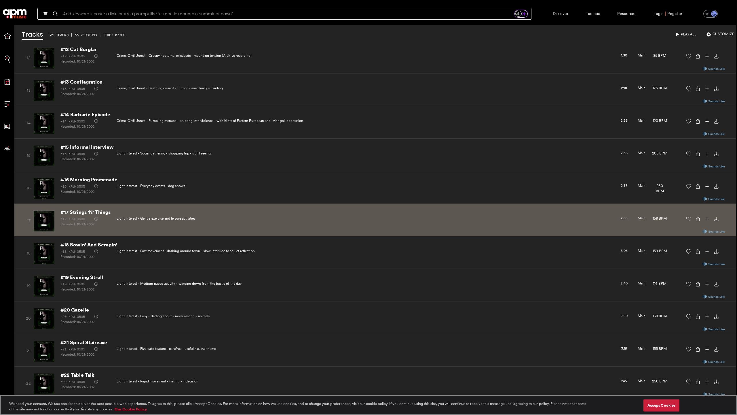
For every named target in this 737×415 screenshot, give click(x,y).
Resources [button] (626, 13)
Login (659, 13)
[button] (707, 14)
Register (674, 13)
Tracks (32, 35)
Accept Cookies (661, 405)
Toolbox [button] (593, 13)
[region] (368, 405)
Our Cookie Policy (131, 409)
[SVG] (45, 13)
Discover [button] (561, 13)
